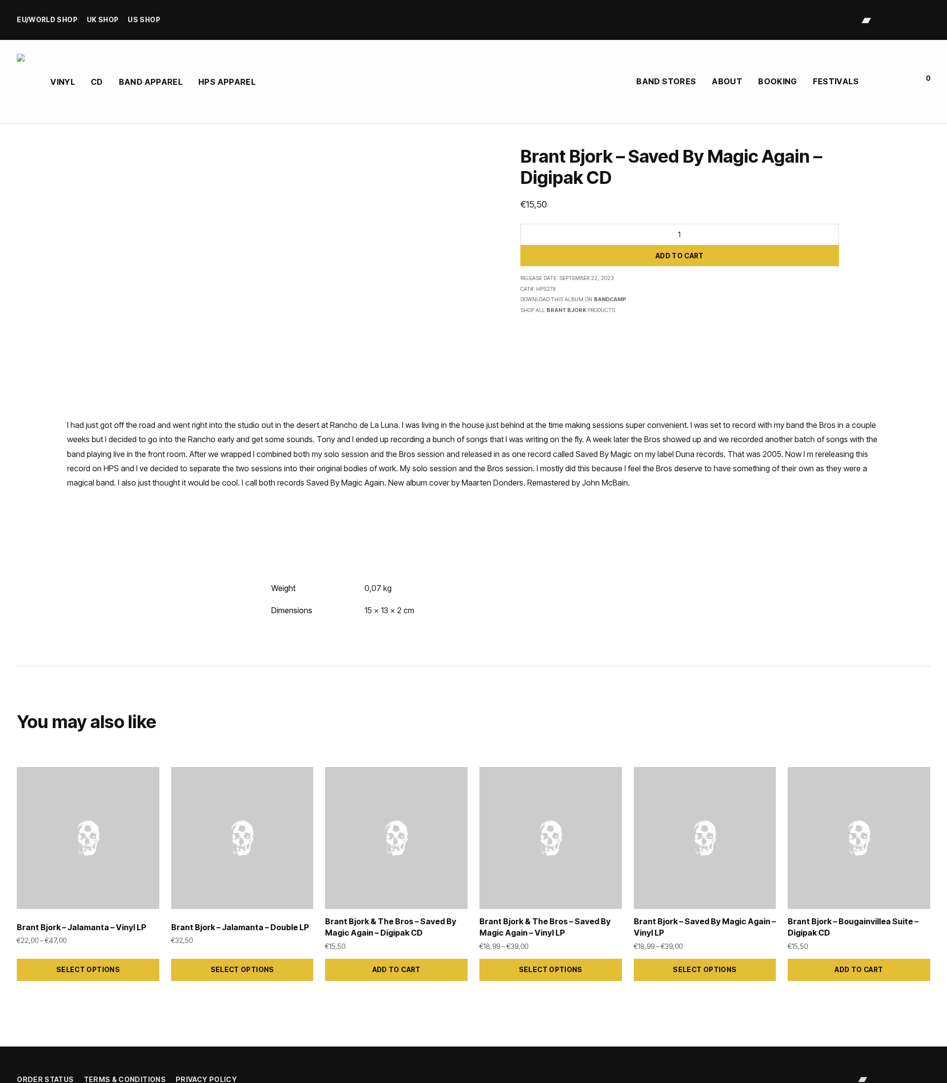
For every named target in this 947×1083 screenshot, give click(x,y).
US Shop (144, 20)
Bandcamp (610, 299)
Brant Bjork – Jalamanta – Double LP (240, 927)
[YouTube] (926, 19)
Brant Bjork (566, 310)
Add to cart (680, 256)
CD (97, 82)
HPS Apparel (226, 82)
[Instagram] (882, 19)
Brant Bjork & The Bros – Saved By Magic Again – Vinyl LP (545, 927)
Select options (88, 970)
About (727, 81)
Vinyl (62, 82)
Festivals (836, 81)
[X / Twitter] (911, 19)
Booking (777, 81)
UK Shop (103, 20)
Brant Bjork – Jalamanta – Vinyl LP (81, 927)
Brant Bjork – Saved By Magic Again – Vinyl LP (705, 927)
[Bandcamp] (866, 19)
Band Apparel (150, 82)
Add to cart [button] (396, 970)
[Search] (877, 82)
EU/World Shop (47, 20)
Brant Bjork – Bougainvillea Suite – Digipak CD (853, 927)
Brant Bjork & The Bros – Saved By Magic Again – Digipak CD (390, 927)
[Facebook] (897, 19)
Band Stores (666, 81)
